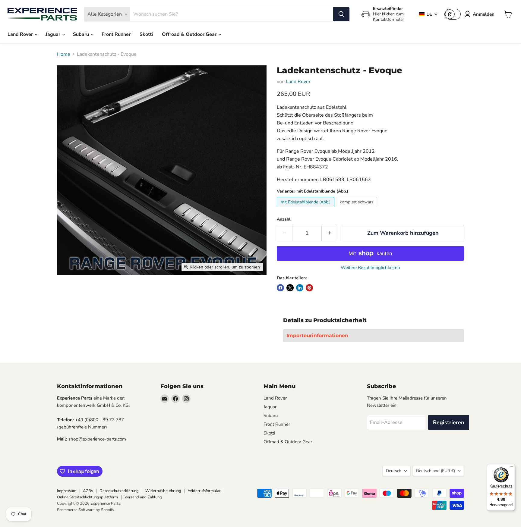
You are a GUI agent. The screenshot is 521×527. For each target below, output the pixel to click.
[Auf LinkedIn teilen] (299, 287)
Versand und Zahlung (143, 497)
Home (63, 54)
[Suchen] (341, 14)
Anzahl (283, 219)
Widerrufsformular (204, 491)
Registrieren (448, 422)
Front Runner (116, 34)
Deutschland (435, 471)
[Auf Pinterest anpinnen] (309, 287)
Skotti (146, 34)
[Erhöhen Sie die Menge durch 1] (329, 233)
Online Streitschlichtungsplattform (87, 497)
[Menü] (511, 467)
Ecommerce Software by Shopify (85, 510)
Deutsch (393, 471)
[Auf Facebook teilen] (280, 287)
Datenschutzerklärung (119, 491)
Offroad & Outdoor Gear (190, 34)
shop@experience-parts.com (97, 439)
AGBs (88, 491)
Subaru (81, 34)
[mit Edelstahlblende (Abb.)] (306, 208)
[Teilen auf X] (290, 287)
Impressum (66, 491)
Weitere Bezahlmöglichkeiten (370, 267)
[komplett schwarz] (357, 208)
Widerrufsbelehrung (163, 491)
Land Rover (21, 34)
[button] (428, 14)
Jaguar (54, 34)
